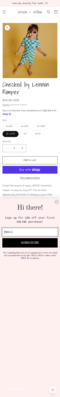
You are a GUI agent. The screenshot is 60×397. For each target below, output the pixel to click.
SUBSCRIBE (30, 243)
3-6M (11, 127)
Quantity (6, 141)
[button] (4, 12)
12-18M (43, 127)
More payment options (30, 178)
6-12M (26, 127)
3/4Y (39, 134)
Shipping (5, 105)
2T (27, 134)
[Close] (57, 202)
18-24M (10, 134)
